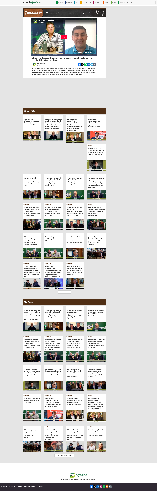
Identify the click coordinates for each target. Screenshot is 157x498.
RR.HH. (114, 2)
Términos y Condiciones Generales (27, 486)
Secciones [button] (97, 2)
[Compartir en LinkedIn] (88, 64)
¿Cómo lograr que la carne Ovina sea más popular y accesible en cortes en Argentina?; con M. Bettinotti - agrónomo (32, 240)
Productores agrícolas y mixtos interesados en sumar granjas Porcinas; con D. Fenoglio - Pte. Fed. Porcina (31, 182)
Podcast (106, 2)
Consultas (40, 486)
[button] (128, 2)
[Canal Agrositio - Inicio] (32, 2)
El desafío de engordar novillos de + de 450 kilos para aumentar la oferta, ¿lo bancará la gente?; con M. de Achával (75, 270)
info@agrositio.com (77, 480)
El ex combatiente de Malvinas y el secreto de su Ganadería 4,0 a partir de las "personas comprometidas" (96, 211)
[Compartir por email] (94, 64)
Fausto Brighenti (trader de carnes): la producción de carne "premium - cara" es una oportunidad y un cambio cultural (53, 182)
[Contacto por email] (110, 486)
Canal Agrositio (41, 63)
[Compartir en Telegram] (91, 64)
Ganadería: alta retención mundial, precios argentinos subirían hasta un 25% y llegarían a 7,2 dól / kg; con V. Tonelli (75, 211)
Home (61, 2)
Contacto (122, 2)
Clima (77, 2)
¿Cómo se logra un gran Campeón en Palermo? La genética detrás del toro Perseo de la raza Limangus (95, 240)
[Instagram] (101, 486)
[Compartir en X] (82, 64)
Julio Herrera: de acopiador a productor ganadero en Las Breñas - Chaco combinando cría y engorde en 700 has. (53, 211)
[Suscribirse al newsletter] (107, 486)
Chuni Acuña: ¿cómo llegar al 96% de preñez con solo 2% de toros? (53, 239)
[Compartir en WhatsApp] (85, 64)
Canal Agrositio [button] (86, 2)
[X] (94, 486)
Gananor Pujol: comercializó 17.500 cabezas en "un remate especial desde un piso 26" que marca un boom (96, 123)
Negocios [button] (69, 2)
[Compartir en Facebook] (79, 64)
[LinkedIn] (97, 486)
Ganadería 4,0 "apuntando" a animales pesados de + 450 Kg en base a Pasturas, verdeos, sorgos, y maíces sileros (32, 211)
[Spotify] (104, 486)
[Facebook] (91, 486)
